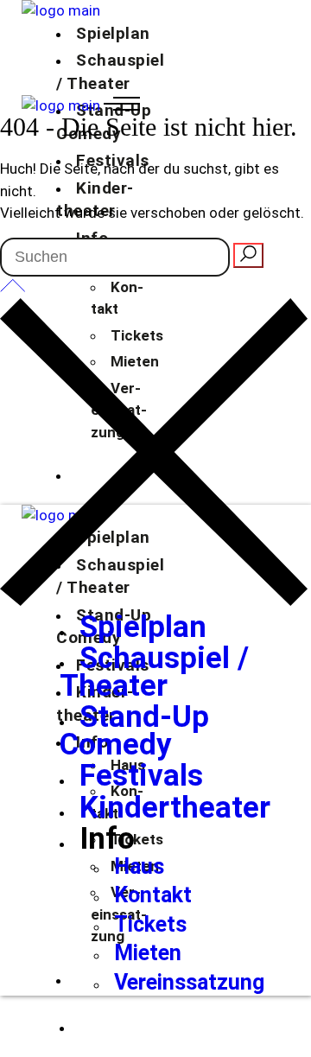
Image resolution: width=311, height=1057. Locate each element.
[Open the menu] (122, 105)
